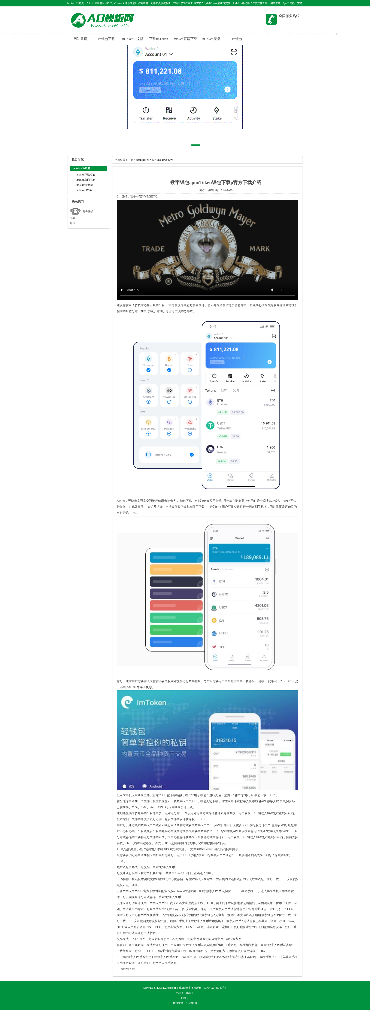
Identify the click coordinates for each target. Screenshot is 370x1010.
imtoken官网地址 (85, 179)
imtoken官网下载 (185, 39)
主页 (130, 159)
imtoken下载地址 (85, 174)
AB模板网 (191, 1003)
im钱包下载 (262, 16)
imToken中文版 (132, 39)
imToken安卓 (210, 39)
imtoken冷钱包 (84, 190)
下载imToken (158, 39)
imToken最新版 (84, 184)
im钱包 (237, 39)
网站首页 (80, 39)
